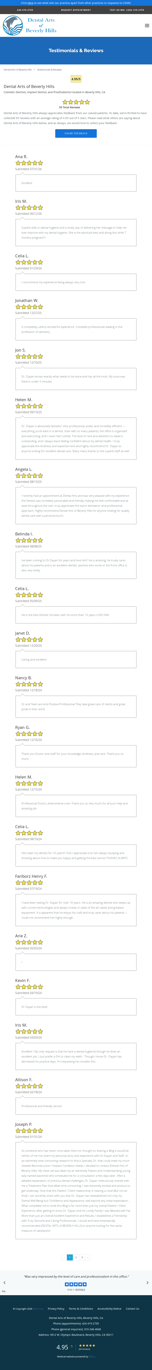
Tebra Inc (38, 1308)
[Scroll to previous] (5, 1283)
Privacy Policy (56, 1308)
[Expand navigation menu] (147, 25)
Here (30, 3)
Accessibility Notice (109, 1308)
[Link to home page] (29, 25)
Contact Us (132, 1308)
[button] (76, 10)
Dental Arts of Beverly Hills (18, 69)
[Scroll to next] (146, 1283)
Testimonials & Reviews (49, 69)
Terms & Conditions (81, 1308)
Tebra (92, 1356)
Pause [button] (4, 1291)
